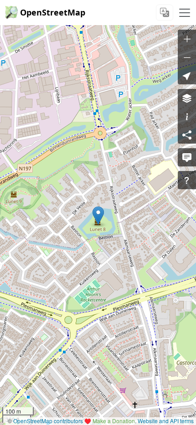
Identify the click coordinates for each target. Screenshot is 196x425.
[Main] (184, 13)
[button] (98, 216)
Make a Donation (114, 421)
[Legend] (187, 116)
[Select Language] (164, 13)
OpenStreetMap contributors (48, 421)
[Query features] (187, 180)
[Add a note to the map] (187, 157)
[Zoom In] (187, 39)
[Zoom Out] (187, 57)
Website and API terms (166, 421)
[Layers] (187, 98)
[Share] (187, 134)
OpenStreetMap (52, 12)
